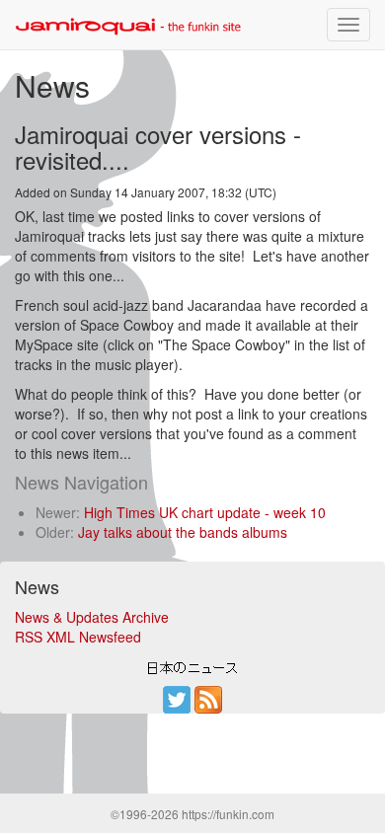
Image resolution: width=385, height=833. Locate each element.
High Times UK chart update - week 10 (205, 512)
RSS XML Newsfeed (78, 636)
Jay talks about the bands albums (182, 532)
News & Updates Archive (92, 617)
